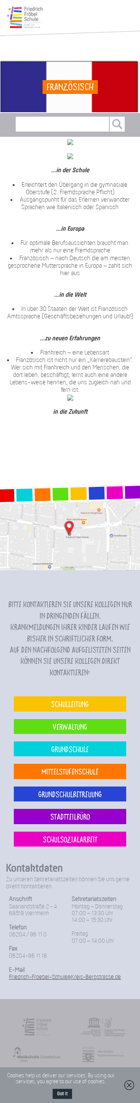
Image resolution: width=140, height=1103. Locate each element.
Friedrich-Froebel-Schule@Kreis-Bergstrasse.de (65, 977)
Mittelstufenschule (70, 771)
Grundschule (70, 749)
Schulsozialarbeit (70, 839)
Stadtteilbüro (70, 816)
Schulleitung (70, 704)
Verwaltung (70, 726)
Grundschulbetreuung (70, 794)
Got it (62, 1094)
